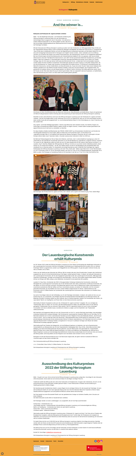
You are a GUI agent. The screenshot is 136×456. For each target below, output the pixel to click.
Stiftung (73, 2)
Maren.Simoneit (64, 262)
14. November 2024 (73, 28)
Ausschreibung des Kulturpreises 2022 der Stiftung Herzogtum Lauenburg (68, 367)
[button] (2, 453)
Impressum (36, 441)
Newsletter (60, 441)
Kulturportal (65, 2)
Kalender (92, 2)
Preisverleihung (74, 348)
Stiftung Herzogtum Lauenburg (43, 454)
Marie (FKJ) (64, 28)
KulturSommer (99, 2)
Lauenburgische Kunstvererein (64, 348)
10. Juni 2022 (73, 374)
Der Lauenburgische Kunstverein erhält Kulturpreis (68, 257)
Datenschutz (49, 441)
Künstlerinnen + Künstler (82, 2)
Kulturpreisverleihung (69, 240)
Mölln (60, 436)
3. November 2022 (74, 262)
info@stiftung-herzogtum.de (53, 432)
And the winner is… (68, 25)
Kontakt (42, 441)
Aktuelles (59, 20)
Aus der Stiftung (67, 20)
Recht (54, 441)
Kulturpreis (63, 240)
